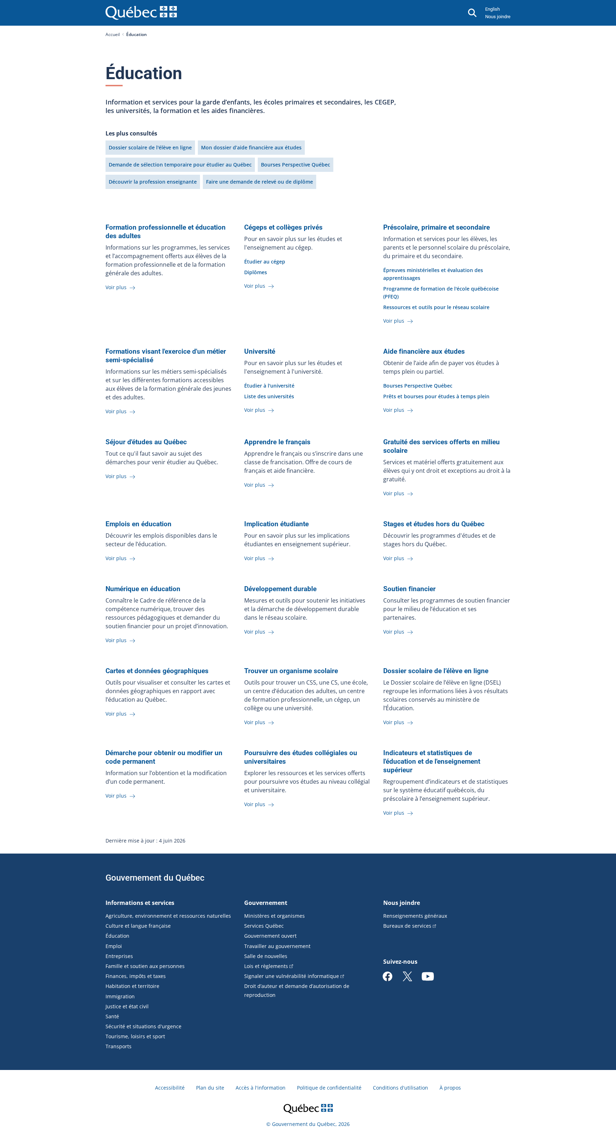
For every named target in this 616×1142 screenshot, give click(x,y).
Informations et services (140, 903)
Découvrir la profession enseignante (153, 181)
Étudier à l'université (269, 385)
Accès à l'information (261, 1087)
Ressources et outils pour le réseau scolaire (436, 307)
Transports (119, 1046)
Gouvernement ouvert (270, 935)
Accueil (113, 34)
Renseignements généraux (415, 915)
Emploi (114, 946)
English (492, 9)
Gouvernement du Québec (155, 878)
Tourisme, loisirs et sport (135, 1036)
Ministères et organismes (274, 915)
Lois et (266, 966)
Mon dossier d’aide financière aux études (251, 147)
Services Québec (264, 925)
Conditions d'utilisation (400, 1087)
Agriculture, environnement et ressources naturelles (168, 915)
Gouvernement (265, 903)
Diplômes (255, 272)
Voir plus (117, 287)
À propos (450, 1087)
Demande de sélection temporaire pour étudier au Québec (180, 164)
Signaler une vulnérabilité (291, 976)
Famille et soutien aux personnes (145, 966)
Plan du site (210, 1087)
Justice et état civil (127, 1006)
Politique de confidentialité (329, 1087)
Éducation (117, 935)
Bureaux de (407, 925)
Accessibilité (170, 1087)
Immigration (120, 996)
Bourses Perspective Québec (295, 164)
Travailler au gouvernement (277, 946)
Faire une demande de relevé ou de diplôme (259, 181)
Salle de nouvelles (265, 956)
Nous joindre (497, 16)
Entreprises (119, 956)
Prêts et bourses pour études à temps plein (436, 396)
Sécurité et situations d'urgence (143, 1026)
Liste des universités (269, 396)
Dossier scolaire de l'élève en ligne (150, 147)
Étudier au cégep (264, 261)
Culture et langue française (138, 925)
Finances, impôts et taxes (136, 976)
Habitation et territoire (132, 986)
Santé (112, 1016)
